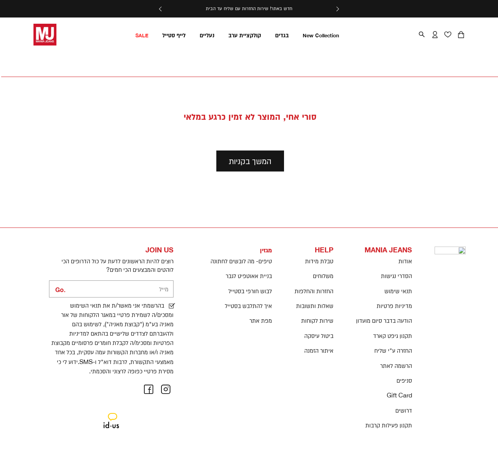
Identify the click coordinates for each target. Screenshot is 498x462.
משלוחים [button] (323, 275)
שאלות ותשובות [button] (314, 305)
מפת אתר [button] (260, 320)
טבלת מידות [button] (319, 260)
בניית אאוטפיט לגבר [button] (249, 275)
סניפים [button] (404, 380)
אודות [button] (405, 260)
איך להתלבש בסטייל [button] (248, 305)
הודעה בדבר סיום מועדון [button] (384, 320)
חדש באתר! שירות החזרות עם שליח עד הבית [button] (249, 8)
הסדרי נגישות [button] (396, 275)
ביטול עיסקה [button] (318, 335)
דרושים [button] (403, 410)
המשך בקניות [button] (250, 161)
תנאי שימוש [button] (398, 290)
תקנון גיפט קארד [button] (392, 335)
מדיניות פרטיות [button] (394, 305)
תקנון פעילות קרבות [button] (388, 425)
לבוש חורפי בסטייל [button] (250, 290)
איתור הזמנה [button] (318, 350)
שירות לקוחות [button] (317, 320)
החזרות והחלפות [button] (314, 290)
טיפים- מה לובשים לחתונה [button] (241, 260)
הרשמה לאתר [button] (396, 365)
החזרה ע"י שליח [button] (393, 350)
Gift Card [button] (399, 395)
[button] (337, 9)
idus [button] (111, 414)
